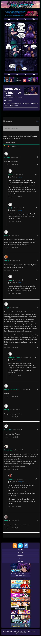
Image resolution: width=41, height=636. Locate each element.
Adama (20, 177)
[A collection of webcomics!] (20, 603)
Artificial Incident (16, 103)
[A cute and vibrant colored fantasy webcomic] (20, 599)
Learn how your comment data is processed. (20, 137)
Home (20, 550)
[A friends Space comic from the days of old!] (20, 608)
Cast (20, 558)
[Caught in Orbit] (20, 621)
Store (20, 561)
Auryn (19, 360)
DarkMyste (21, 482)
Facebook (26, 545)
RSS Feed (15, 545)
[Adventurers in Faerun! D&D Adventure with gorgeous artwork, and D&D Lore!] (20, 625)
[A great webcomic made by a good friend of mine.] (20, 582)
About (20, 553)
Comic (7, 103)
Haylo (10, 208)
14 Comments (19, 97)
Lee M (19, 283)
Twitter (20, 545)
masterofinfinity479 (11, 389)
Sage (11, 97)
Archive (20, 556)
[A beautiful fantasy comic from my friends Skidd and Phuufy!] (20, 612)
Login (37, 121)
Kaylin (13, 105)
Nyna (16, 105)
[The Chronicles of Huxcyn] (20, 616)
